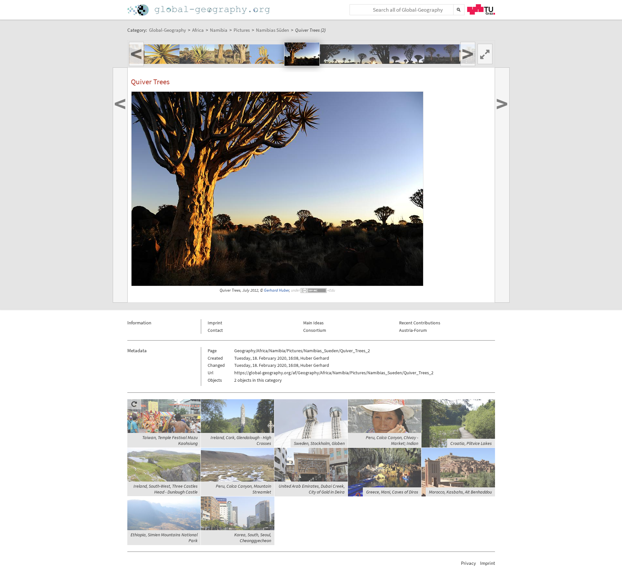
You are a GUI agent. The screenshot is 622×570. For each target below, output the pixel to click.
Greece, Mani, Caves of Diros (392, 492)
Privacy (468, 563)
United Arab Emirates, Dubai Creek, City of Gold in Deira (312, 489)
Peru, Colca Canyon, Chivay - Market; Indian (392, 440)
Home (199, 10)
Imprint (215, 323)
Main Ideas (313, 323)
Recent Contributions (419, 323)
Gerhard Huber (276, 290)
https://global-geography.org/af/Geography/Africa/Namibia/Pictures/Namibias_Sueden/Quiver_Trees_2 (333, 373)
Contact (215, 330)
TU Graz (481, 9)
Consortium (314, 330)
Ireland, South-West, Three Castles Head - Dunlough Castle (165, 489)
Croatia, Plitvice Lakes (471, 443)
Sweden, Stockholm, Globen (319, 443)
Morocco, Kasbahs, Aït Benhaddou (460, 492)
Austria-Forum (413, 330)
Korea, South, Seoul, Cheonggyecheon (252, 537)
